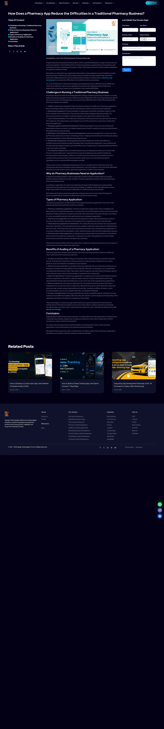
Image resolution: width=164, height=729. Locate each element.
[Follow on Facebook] (9, 51)
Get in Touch (152, 3)
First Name (125, 25)
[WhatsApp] (160, 504)
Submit (126, 70)
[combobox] (143, 39)
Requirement (126, 53)
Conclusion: (14, 41)
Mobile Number (145, 35)
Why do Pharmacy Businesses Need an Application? (23, 31)
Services (75, 3)
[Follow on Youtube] (24, 51)
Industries (85, 3)
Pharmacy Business (69, 58)
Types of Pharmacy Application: (21, 34)
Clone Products (64, 3)
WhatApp (125, 44)
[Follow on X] (13, 51)
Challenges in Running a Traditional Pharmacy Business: (25, 27)
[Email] (160, 516)
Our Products (97, 3)
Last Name (143, 25)
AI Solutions (38, 3)
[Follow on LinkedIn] (21, 51)
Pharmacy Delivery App (83, 58)
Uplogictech (51, 58)
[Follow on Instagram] (17, 51)
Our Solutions (50, 3)
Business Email (127, 35)
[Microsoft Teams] (160, 510)
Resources (108, 3)
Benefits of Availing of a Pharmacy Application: (22, 38)
